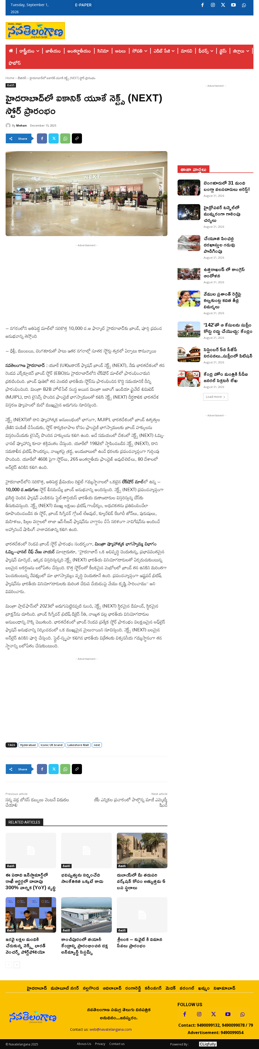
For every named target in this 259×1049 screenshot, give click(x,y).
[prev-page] (9, 965)
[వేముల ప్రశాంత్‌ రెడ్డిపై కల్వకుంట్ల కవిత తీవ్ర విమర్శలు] (189, 299)
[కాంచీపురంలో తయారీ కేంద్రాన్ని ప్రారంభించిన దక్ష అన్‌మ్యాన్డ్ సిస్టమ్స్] (86, 915)
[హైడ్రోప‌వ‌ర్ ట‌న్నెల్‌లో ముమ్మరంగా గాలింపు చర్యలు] (189, 212)
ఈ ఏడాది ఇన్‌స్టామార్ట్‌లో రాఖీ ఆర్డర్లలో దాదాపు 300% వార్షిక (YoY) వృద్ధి (30, 881)
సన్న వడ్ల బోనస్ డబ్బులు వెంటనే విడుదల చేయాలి (37, 802)
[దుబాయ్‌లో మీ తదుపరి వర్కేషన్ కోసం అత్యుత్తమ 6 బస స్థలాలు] (142, 850)
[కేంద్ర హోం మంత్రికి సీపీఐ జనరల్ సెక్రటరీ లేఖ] (189, 379)
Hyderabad (28, 745)
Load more (214, 397)
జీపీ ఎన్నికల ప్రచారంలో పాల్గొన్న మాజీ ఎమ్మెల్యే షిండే (130, 802)
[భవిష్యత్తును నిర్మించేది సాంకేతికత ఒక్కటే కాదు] (86, 850)
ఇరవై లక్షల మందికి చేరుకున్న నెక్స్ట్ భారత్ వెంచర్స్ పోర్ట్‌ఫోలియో (26, 945)
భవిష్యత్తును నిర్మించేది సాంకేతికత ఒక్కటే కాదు (82, 878)
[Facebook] (202, 5)
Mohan (21, 125)
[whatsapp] (243, 5)
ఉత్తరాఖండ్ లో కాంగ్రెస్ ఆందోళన (224, 272)
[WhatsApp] (65, 138)
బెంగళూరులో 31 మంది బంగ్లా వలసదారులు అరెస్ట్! (227, 186)
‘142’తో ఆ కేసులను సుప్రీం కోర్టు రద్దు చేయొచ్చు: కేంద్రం (228, 328)
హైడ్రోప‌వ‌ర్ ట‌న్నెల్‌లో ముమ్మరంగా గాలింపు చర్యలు (222, 213)
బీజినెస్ (22, 78)
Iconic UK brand (51, 745)
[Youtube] (233, 5)
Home (10, 78)
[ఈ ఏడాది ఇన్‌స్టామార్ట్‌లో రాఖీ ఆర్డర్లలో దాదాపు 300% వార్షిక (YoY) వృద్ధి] (31, 850)
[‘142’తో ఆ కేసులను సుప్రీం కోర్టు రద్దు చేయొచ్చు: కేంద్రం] (189, 329)
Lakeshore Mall (78, 745)
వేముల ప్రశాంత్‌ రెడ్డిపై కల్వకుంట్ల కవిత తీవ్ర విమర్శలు (222, 300)
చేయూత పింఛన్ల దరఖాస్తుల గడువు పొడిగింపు (219, 244)
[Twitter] (223, 5)
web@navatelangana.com (111, 1029)
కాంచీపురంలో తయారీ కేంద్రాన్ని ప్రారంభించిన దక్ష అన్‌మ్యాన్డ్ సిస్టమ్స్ (84, 945)
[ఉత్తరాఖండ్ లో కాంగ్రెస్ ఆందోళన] (189, 274)
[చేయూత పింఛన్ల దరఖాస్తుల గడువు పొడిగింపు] (189, 243)
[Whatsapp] (242, 1014)
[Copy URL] (77, 138)
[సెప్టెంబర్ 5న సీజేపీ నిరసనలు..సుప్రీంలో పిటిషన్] (189, 354)
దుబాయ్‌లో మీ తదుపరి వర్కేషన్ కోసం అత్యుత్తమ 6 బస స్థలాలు (141, 881)
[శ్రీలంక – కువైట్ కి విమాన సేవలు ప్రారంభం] (142, 915)
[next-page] (17, 965)
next (97, 745)
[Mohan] (9, 125)
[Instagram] (212, 5)
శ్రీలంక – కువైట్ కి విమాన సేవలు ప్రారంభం (139, 942)
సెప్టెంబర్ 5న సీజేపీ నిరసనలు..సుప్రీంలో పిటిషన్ (228, 352)
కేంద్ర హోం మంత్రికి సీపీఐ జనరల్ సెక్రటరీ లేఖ (226, 377)
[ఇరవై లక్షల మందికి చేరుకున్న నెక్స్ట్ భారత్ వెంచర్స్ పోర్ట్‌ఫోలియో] (31, 915)
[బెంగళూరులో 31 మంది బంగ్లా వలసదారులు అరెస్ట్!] (189, 187)
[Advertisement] (159, 29)
